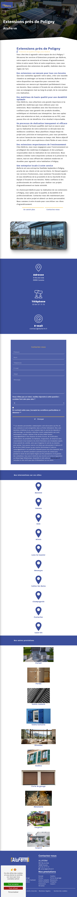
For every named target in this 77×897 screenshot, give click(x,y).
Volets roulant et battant (27, 880)
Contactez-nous (53, 210)
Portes (40, 878)
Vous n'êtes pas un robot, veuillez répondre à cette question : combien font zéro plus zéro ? (36, 398)
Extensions (42, 884)
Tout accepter (13, 884)
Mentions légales (44, 891)
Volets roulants (43, 880)
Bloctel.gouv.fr (55, 458)
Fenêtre (52, 876)
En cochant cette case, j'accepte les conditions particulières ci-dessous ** (36, 411)
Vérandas (41, 886)
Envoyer (40, 419)
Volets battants (43, 882)
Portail (40, 876)
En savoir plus (29, 210)
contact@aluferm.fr (38, 329)
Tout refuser (13, 888)
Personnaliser (13, 892)
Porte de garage (55, 878)
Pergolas (53, 882)
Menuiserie (54, 880)
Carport (52, 884)
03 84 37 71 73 (38, 304)
